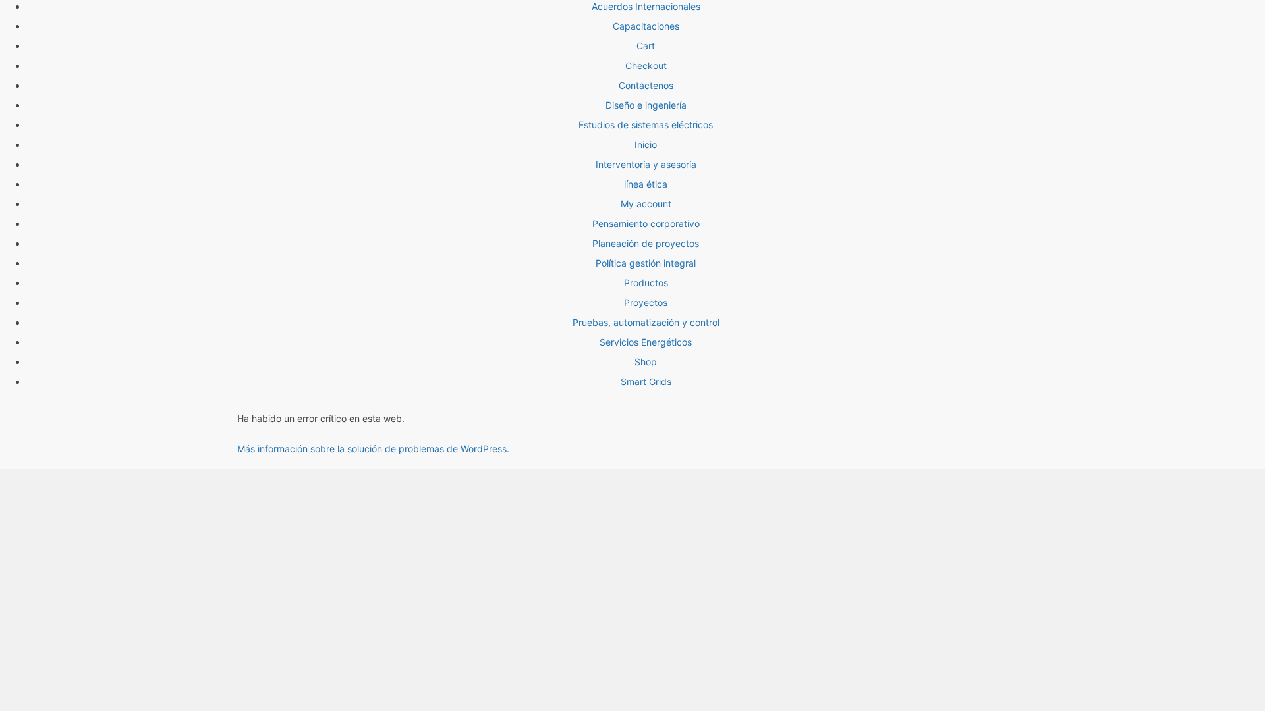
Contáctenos (646, 85)
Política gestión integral (646, 263)
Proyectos (645, 302)
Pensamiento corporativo (646, 223)
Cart (645, 45)
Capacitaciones (646, 26)
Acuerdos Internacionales (646, 6)
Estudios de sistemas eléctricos (645, 124)
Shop (645, 361)
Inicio (645, 144)
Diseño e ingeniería (646, 105)
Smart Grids (646, 381)
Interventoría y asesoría (646, 164)
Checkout (646, 65)
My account (646, 203)
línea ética (645, 184)
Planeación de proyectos (645, 243)
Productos (646, 282)
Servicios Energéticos (646, 342)
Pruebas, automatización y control (646, 322)
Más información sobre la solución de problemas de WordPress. (373, 448)
